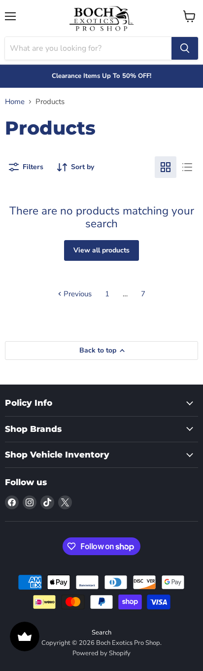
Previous (77, 294)
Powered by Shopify (101, 653)
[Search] (184, 48)
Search (101, 632)
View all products (101, 250)
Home (15, 102)
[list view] (187, 167)
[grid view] (165, 167)
